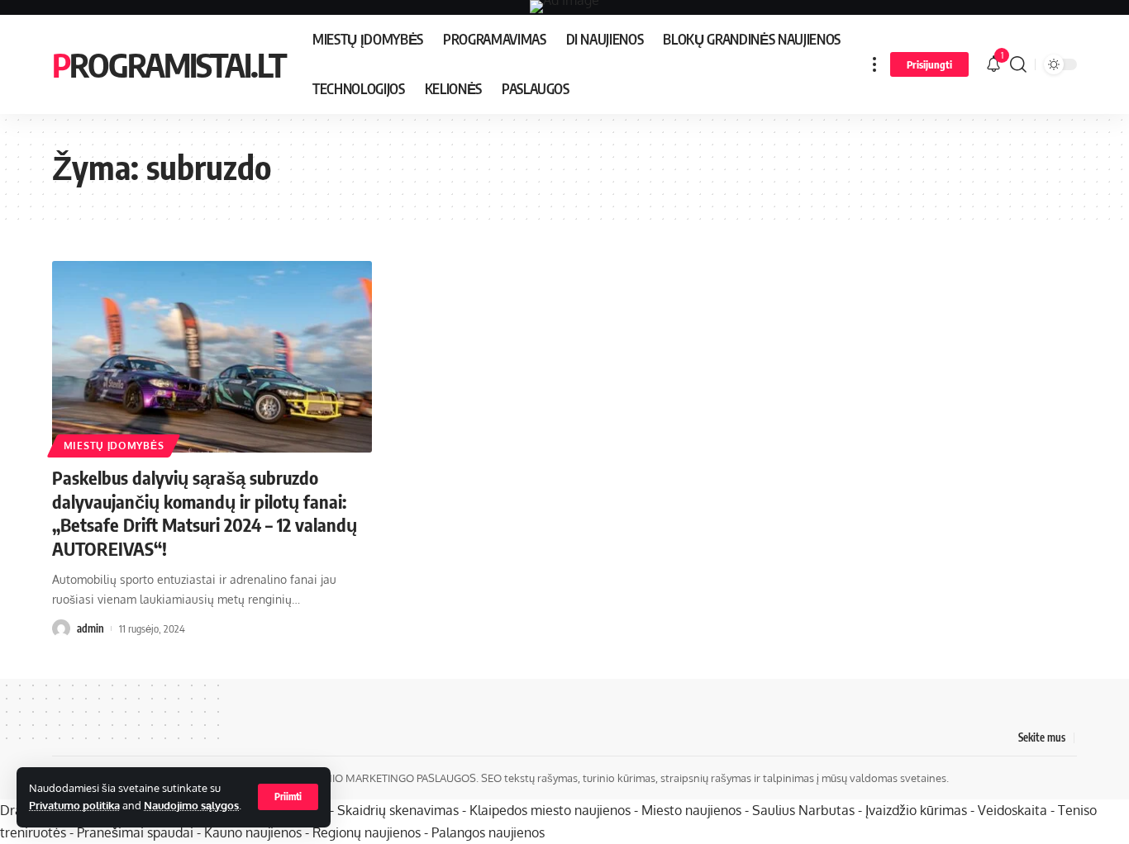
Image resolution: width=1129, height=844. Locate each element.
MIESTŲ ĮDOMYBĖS (114, 445)
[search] (1018, 64)
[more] (874, 64)
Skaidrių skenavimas (398, 810)
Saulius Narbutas (803, 810)
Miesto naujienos (691, 810)
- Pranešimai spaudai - (136, 832)
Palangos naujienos (488, 832)
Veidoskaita (1012, 810)
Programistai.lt (169, 64)
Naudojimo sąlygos (191, 805)
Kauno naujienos (253, 832)
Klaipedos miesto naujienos (550, 810)
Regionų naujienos (366, 832)
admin (90, 628)
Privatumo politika (74, 805)
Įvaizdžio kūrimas (916, 810)
